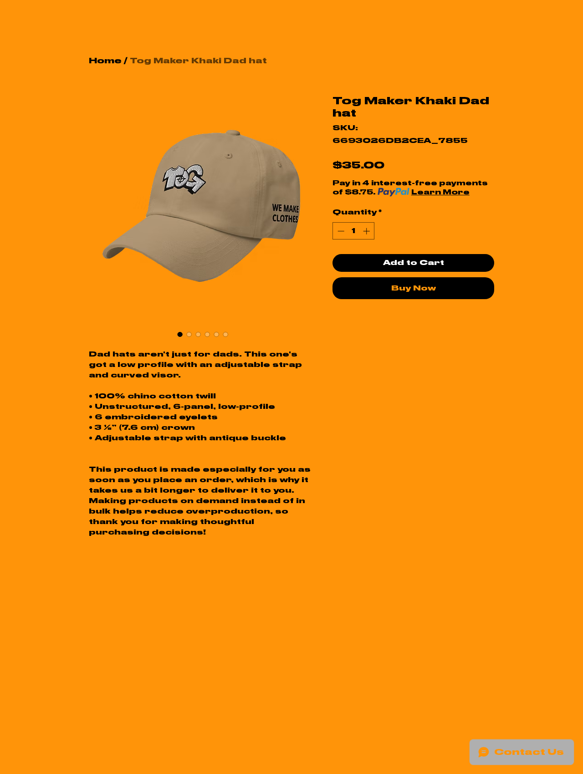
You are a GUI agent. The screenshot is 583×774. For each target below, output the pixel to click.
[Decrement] (340, 231)
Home (105, 60)
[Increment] (367, 231)
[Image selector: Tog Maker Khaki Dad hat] (179, 334)
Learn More (440, 192)
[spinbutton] (353, 231)
